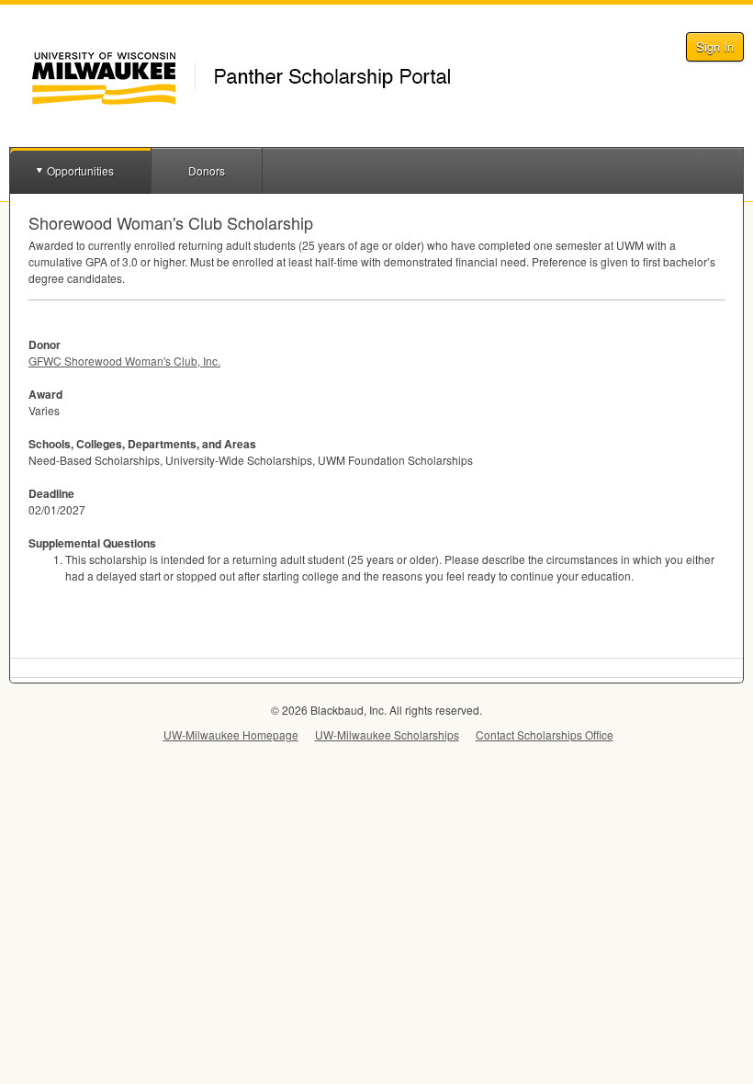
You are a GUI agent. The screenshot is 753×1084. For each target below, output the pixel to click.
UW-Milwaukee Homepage (230, 734)
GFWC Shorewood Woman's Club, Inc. (124, 360)
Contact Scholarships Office (544, 734)
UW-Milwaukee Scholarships (387, 734)
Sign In (715, 46)
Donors (206, 170)
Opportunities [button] (80, 170)
